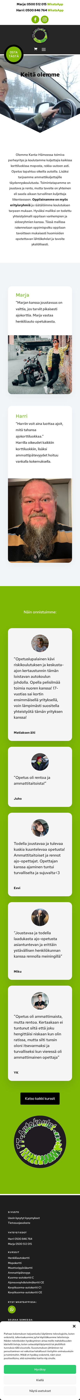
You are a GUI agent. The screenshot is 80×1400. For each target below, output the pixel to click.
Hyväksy (40, 1369)
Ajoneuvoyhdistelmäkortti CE (26, 1282)
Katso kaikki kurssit (40, 1098)
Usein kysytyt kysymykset (24, 1218)
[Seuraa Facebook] (35, 19)
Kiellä (40, 1380)
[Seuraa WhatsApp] (12, 1309)
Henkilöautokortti (19, 1258)
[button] (74, 1326)
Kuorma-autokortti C (21, 1277)
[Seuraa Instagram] (45, 19)
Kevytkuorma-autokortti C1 (24, 1287)
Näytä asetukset (40, 1391)
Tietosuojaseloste (19, 1223)
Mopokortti (15, 1263)
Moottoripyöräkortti (20, 1268)
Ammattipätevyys (19, 1272)
